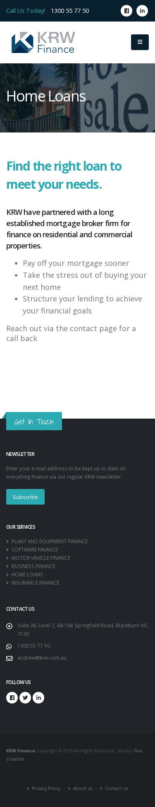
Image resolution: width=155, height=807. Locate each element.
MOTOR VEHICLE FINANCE (40, 557)
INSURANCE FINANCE (34, 582)
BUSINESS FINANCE (32, 566)
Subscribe (25, 497)
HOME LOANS (26, 574)
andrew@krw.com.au (42, 657)
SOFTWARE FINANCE (34, 549)
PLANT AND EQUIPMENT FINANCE (49, 541)
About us (82, 788)
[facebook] (126, 11)
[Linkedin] (142, 11)
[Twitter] (25, 697)
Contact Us (116, 788)
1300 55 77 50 (70, 10)
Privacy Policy (45, 788)
